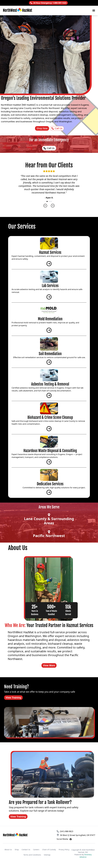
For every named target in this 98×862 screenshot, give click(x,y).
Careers (36, 849)
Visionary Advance (86, 855)
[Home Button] (15, 835)
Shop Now (42, 128)
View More (49, 665)
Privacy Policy (64, 849)
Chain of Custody (49, 849)
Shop (17, 849)
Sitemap (47, 855)
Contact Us (26, 849)
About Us (8, 849)
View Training (13, 697)
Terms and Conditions (32, 855)
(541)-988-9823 (66, 831)
